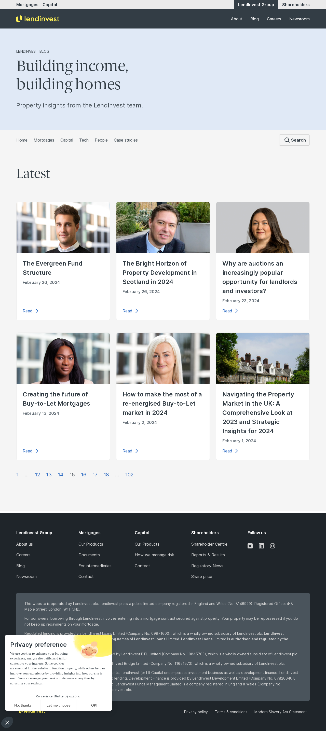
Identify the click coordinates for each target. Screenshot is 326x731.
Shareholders (296, 4)
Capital (50, 4)
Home (22, 140)
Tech (84, 140)
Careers (274, 18)
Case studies (126, 140)
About (236, 18)
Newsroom (299, 18)
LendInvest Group (256, 4)
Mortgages (27, 4)
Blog (254, 18)
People (101, 140)
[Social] (250, 545)
